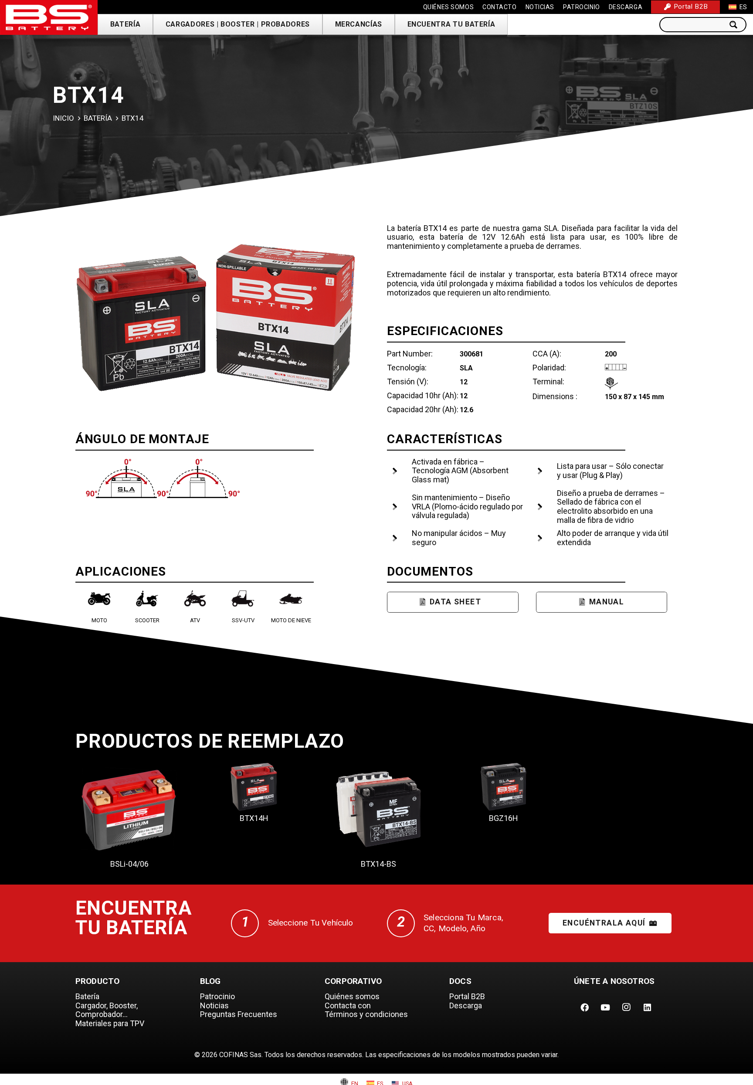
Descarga (465, 1005)
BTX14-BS (378, 863)
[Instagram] (626, 1007)
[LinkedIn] (647, 1007)
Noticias (214, 1005)
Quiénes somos (352, 996)
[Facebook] (584, 1007)
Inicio (63, 118)
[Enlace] (49, 17)
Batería (98, 118)
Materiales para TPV (109, 1023)
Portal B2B (467, 996)
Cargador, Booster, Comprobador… (106, 1010)
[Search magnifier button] (736, 24)
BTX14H (254, 818)
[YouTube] (605, 1007)
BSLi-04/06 (129, 863)
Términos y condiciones (366, 1014)
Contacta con (348, 1005)
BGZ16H (503, 818)
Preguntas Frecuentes (238, 1014)
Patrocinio (217, 996)
